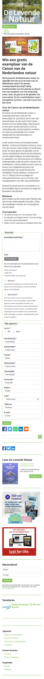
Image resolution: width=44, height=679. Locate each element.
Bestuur (7, 666)
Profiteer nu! (35, 476)
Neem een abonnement (13, 635)
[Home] (22, 12)
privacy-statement (8, 588)
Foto (6, 255)
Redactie (7, 669)
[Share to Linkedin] (21, 429)
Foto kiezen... (12, 259)
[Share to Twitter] (10, 429)
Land (6, 396)
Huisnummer (9, 363)
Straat (7, 355)
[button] (9, 26)
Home (6, 30)
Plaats (7, 388)
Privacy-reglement (11, 657)
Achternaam (9, 347)
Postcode (8, 379)
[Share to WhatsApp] (15, 429)
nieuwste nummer (28, 464)
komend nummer (27, 466)
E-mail (6, 412)
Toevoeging (9, 371)
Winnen (6, 32)
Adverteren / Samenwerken (15, 641)
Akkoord (11, 281)
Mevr (18, 332)
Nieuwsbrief (12, 295)
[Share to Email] (26, 429)
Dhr (9, 332)
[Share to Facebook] (4, 429)
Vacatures (8, 645)
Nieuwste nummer (11, 638)
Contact (7, 654)
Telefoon (8, 404)
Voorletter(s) (10, 338)
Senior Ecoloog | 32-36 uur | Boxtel (26, 605)
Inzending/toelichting (13, 237)
